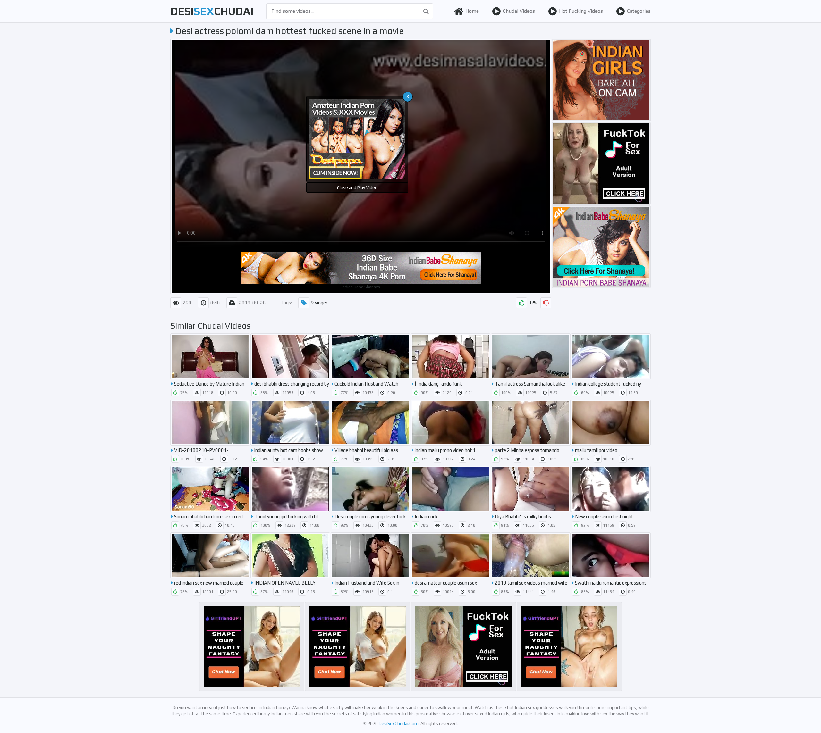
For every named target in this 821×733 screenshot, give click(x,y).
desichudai (211, 11)
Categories (639, 11)
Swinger (319, 302)
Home (472, 11)
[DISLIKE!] (545, 302)
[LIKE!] (521, 302)
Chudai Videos (519, 11)
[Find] (426, 11)
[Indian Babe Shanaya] (601, 247)
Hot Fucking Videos (581, 11)
